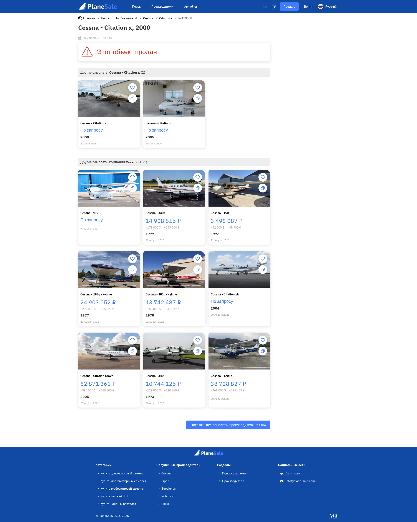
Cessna (148, 18)
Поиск (136, 6)
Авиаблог (190, 6)
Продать (289, 6)
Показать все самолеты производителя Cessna (228, 425)
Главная (89, 18)
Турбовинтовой (126, 18)
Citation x (165, 18)
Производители (162, 6)
